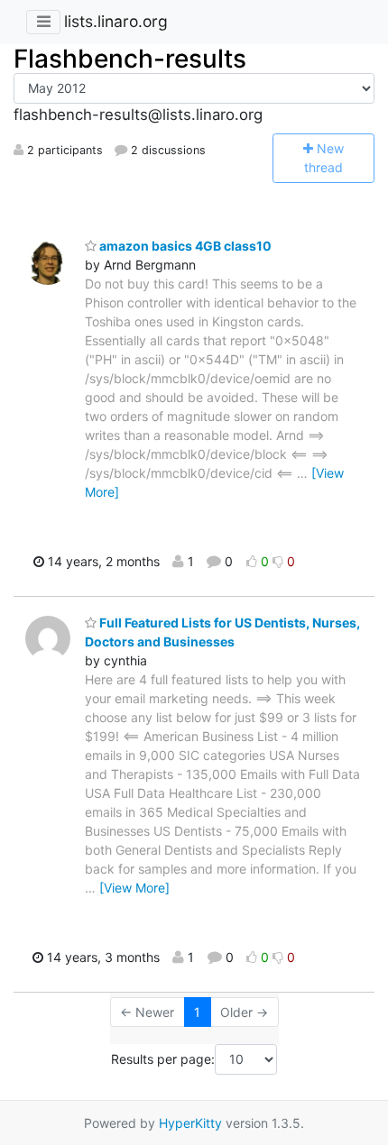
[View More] (134, 887)
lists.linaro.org (116, 21)
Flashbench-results (130, 58)
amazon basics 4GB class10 (184, 245)
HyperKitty (190, 1123)
